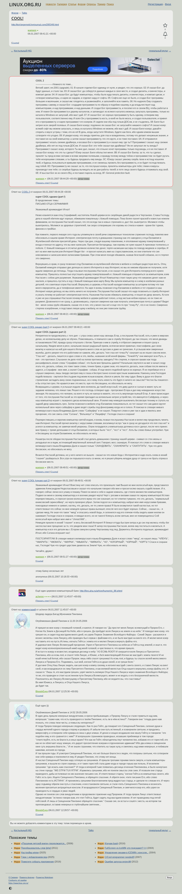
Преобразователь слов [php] (36, 848)
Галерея (62, 4)
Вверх (169, 878)
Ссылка (15, 43)
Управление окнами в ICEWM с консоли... (126, 852)
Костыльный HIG (23, 51)
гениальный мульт (158, 51)
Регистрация (155, 4)
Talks (24, 13)
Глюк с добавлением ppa (34, 857)
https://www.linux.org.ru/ (18, 883)
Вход (168, 4)
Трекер (101, 4)
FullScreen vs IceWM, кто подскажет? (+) (126, 848)
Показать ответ (42, 183)
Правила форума (26, 877)
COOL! (17, 18)
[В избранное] (165, 25)
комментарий (29, 609)
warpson (32, 30)
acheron (40, 596)
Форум (81, 4)
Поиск (110, 4)
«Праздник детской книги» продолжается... (43, 843)
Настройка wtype (30, 852)
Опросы (91, 4)
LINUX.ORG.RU (25, 4)
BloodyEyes (42, 691)
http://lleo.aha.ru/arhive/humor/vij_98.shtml (101, 591)
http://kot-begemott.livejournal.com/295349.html (35, 24)
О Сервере (13, 877)
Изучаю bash (111, 843)
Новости (51, 4)
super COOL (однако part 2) (36, 480)
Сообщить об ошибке (18, 880)
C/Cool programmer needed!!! (120, 857)
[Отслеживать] (165, 34)
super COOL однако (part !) (35, 327)
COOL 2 (26, 192)
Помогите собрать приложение (37, 861)
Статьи (72, 4)
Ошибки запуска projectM (118, 861)
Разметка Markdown (44, 877)
